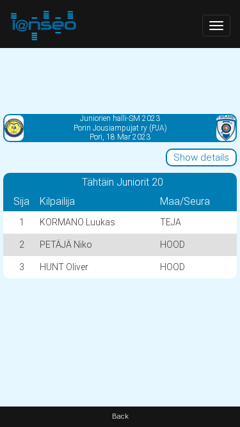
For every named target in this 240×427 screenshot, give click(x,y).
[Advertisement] (120, 80)
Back (120, 416)
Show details (201, 157)
